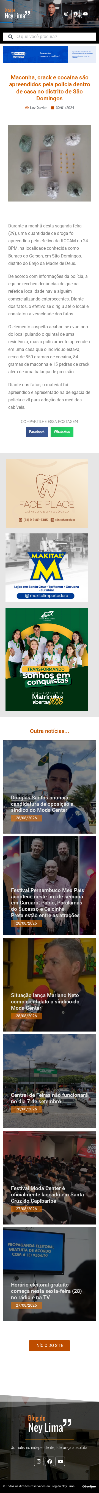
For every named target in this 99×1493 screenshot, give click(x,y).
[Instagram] (66, 14)
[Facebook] (76, 14)
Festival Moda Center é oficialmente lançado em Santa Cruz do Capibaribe (47, 1194)
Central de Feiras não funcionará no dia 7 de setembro (49, 1098)
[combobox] (49, 37)
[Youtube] (85, 14)
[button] (37, 432)
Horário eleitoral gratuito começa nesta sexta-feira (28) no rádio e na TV (46, 1291)
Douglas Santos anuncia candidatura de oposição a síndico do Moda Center (42, 803)
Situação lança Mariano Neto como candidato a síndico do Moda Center (45, 1001)
